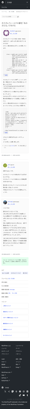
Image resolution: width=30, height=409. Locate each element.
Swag (18, 367)
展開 (6, 75)
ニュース (4, 348)
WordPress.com (7, 372)
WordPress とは (6, 345)
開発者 (3, 364)
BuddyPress (6, 380)
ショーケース (19, 345)
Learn (3, 359)
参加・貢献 (19, 359)
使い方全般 (11, 11)
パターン (18, 354)
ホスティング (5, 351)
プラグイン (19, 351)
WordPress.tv (6, 367)
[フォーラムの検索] (17, 16)
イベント (18, 362)
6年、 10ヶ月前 (13, 33)
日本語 (7, 387)
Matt (4, 375)
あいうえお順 (5, 273)
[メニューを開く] (27, 2)
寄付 (18, 364)
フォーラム (4, 7)
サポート (4, 362)
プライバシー (5, 354)
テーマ (17, 348)
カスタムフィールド (16, 273)
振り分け (25, 273)
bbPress (5, 378)
